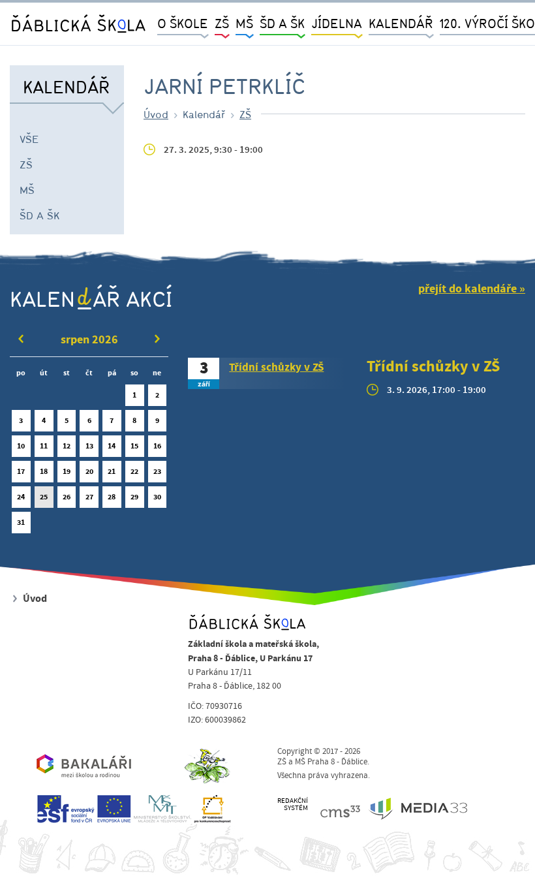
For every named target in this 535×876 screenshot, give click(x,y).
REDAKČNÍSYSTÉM (292, 804)
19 (66, 471)
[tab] (267, 373)
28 (111, 497)
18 (44, 471)
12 (66, 446)
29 (134, 497)
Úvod (156, 114)
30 (157, 497)
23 (157, 471)
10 (21, 446)
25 (44, 497)
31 (21, 522)
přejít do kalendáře (467, 289)
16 (157, 446)
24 (21, 497)
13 (89, 446)
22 (134, 471)
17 (21, 471)
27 (89, 497)
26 (66, 497)
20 (89, 471)
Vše (29, 139)
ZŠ (26, 164)
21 (111, 471)
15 (134, 446)
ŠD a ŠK (39, 215)
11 (44, 446)
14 (111, 446)
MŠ (27, 190)
